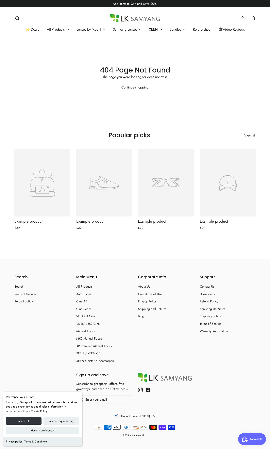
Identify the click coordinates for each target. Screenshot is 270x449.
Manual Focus (85, 331)
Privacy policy (14, 441)
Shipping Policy (210, 316)
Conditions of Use (150, 294)
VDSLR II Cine (85, 316)
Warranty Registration (214, 331)
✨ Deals (32, 29)
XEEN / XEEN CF (88, 353)
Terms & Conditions (35, 441)
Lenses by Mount (89, 29)
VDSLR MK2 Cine (88, 323)
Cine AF (81, 301)
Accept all (23, 421)
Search (19, 286)
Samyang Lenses (125, 29)
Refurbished (202, 29)
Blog (141, 316)
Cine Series (83, 309)
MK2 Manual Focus (89, 338)
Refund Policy (209, 301)
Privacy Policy (147, 301)
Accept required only (61, 421)
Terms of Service (25, 294)
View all (250, 135)
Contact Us (207, 286)
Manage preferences (43, 430)
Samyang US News (212, 309)
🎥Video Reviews (231, 29)
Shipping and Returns (152, 309)
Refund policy (23, 301)
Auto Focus (83, 294)
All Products (56, 29)
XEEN (154, 29)
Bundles (176, 29)
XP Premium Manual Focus (94, 346)
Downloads (207, 294)
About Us (144, 286)
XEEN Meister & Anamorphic (95, 361)
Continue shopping (135, 87)
